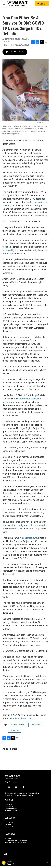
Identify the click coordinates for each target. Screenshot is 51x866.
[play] (3, 863)
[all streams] (47, 863)
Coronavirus (36, 725)
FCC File (8, 838)
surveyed (7, 250)
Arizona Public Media (23, 718)
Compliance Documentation (16, 840)
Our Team (9, 807)
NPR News (15, 730)
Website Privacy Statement (15, 842)
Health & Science (17, 725)
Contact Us (9, 822)
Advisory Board (11, 809)
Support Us (9, 826)
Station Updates (11, 811)
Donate (43, 4)
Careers (8, 824)
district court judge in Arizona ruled (26, 525)
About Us (8, 805)
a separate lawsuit (30, 538)
